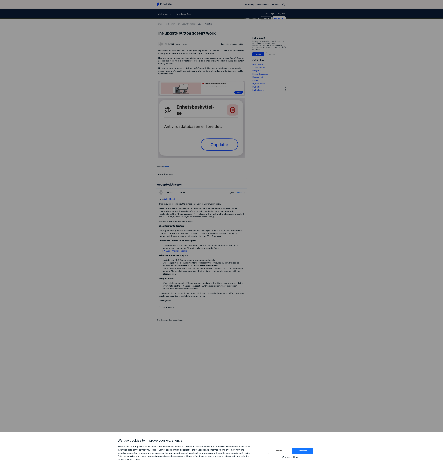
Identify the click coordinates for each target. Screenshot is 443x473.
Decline (278, 451)
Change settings (290, 457)
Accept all (302, 451)
